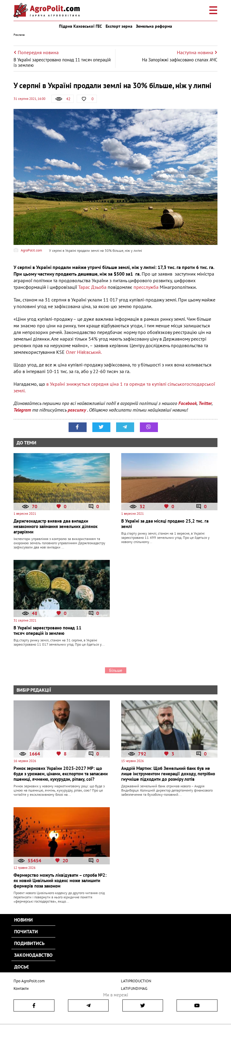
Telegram (22, 410)
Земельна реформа (154, 26)
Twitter (205, 403)
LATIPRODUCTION (136, 981)
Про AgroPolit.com (29, 981)
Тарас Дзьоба (93, 287)
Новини (23, 920)
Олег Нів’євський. (84, 352)
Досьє (21, 967)
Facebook (187, 403)
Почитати (26, 931)
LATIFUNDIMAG (134, 988)
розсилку (77, 410)
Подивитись (29, 943)
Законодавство (33, 955)
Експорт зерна (119, 26)
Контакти (21, 988)
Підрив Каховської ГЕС (80, 26)
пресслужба (147, 287)
